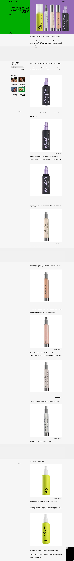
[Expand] (66, 547)
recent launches (47, 63)
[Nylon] (13, 1)
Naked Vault (35, 64)
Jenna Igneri (11, 32)
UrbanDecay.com (32, 69)
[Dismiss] (72, 547)
